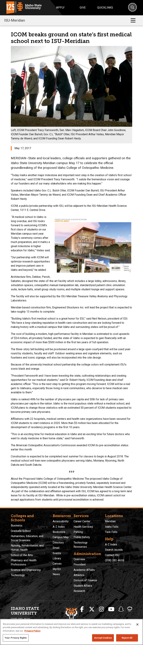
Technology (18, 575)
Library (57, 558)
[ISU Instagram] (101, 609)
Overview (79, 559)
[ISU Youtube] (111, 609)
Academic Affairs (84, 570)
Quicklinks (105, 7)
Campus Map (61, 537)
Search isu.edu (114, 549)
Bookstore (59, 532)
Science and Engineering (26, 570)
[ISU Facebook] (81, 609)
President (80, 564)
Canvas (57, 563)
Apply (60, 7)
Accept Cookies (103, 637)
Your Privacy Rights (16, 637)
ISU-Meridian (14, 20)
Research (79, 591)
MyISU (57, 569)
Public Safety (82, 537)
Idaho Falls (111, 526)
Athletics (79, 575)
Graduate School (21, 531)
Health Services (83, 526)
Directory (58, 542)
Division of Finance (85, 580)
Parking (78, 532)
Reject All (127, 637)
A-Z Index (59, 526)
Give (83, 7)
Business (16, 525)
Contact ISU (112, 555)
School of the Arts (22, 555)
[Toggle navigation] (133, 20)
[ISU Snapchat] (121, 609)
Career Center (82, 521)
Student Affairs (83, 585)
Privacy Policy (32, 631)
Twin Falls (111, 532)
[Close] (137, 624)
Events (57, 553)
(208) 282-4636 (114, 560)
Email (56, 547)
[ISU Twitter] (91, 609)
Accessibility (61, 521)
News (56, 574)
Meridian (110, 521)
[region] (71, 632)
